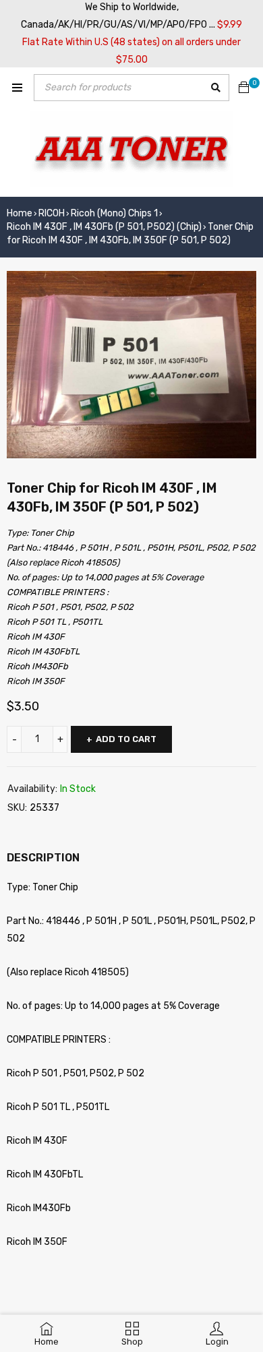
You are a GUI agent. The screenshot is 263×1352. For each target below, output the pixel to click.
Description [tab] (43, 857)
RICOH (51, 213)
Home (19, 213)
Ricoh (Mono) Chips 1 (114, 213)
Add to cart (126, 739)
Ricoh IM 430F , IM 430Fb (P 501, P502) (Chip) (104, 227)
